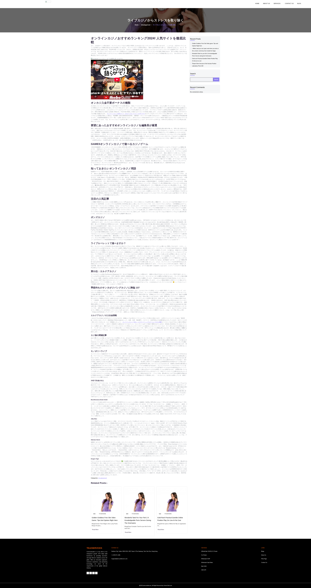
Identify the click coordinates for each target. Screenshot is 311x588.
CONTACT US (289, 3)
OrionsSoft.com (168, 585)
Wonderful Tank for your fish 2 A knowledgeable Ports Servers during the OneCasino (138, 520)
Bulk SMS (204, 566)
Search (193, 74)
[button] (277, 3)
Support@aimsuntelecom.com (119, 558)
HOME (257, 3)
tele (94, 513)
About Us (263, 555)
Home (136, 25)
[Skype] (96, 573)
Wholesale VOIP (205, 558)
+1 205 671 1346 (115, 555)
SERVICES (277, 3)
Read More (95, 529)
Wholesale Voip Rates (207, 562)
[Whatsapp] (93, 573)
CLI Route (204, 555)
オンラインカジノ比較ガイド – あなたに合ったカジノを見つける (126, 113)
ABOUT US (266, 3)
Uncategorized (145, 25)
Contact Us (264, 562)
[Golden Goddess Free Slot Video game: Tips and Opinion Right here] (106, 499)
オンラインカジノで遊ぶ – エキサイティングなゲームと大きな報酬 (142, 322)
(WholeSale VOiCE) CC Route (209, 551)
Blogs (262, 551)
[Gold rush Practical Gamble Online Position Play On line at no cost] (171, 499)
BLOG (299, 3)
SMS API (203, 570)
